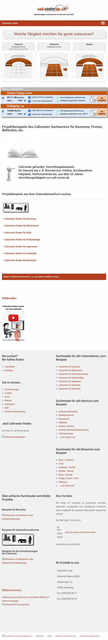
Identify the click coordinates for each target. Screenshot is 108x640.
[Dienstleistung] (18, 563)
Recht (7, 397)
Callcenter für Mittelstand (70, 370)
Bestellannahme (66, 415)
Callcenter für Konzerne (69, 366)
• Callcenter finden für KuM (17, 232)
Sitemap (39, 636)
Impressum (10, 404)
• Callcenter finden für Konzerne (19, 218)
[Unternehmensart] (18, 540)
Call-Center (10, 366)
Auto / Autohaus (66, 460)
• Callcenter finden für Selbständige (21, 239)
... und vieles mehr (67, 437)
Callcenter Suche (10, 23)
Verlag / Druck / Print (68, 478)
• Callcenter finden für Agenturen (20, 246)
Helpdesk (63, 422)
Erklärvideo (9, 298)
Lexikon (8, 393)
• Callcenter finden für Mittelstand (21, 225)
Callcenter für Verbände (69, 385)
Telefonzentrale (66, 433)
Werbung (63, 482)
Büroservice (64, 419)
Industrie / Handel (67, 467)
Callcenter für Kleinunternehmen (73, 374)
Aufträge (9, 370)
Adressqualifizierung (68, 411)
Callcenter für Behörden (69, 389)
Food (61, 463)
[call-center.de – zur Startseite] (54, 7)
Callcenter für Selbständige (71, 377)
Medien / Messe (66, 471)
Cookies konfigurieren (90, 636)
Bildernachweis (11, 590)
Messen (8, 400)
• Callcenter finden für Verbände (20, 253)
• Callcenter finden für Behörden (19, 260)
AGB (7, 408)
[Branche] (18, 519)
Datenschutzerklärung (15, 411)
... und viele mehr (66, 485)
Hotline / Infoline (66, 426)
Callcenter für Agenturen (70, 381)
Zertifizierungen (12, 389)
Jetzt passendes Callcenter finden (80, 532)
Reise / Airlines (65, 474)
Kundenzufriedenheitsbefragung (74, 430)
